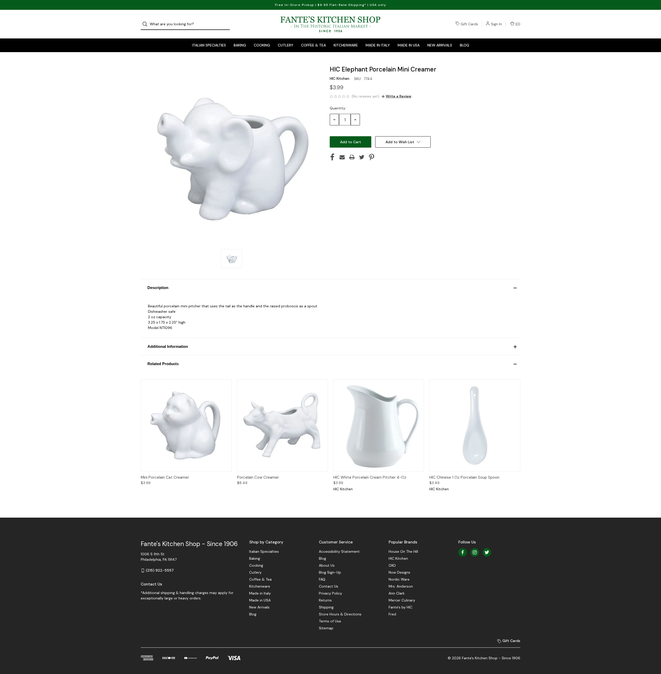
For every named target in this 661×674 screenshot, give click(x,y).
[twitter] (487, 552)
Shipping (326, 607)
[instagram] (475, 552)
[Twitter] (361, 157)
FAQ (322, 579)
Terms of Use (330, 621)
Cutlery (285, 45)
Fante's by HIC (400, 607)
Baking (240, 45)
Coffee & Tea (313, 45)
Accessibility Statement (339, 551)
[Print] (352, 157)
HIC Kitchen (398, 558)
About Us (327, 565)
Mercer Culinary (402, 600)
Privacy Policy (330, 593)
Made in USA (409, 45)
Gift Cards (469, 24)
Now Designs (399, 572)
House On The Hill (403, 551)
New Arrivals (439, 45)
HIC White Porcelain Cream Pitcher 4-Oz (369, 477)
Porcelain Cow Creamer (258, 477)
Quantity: (338, 108)
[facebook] (462, 552)
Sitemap (326, 628)
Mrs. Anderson (401, 586)
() (517, 24)
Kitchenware (346, 45)
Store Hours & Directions (340, 614)
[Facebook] (332, 157)
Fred (392, 614)
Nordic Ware (399, 579)
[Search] (146, 24)
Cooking (262, 45)
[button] (330, 287)
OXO (392, 565)
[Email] (342, 157)
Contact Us (328, 586)
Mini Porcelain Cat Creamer (165, 477)
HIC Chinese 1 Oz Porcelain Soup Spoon (464, 477)
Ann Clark (397, 593)
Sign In (496, 24)
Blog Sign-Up (330, 572)
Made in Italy (378, 45)
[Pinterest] (371, 157)
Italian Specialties (209, 45)
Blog (464, 45)
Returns (325, 600)
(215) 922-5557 (160, 570)
